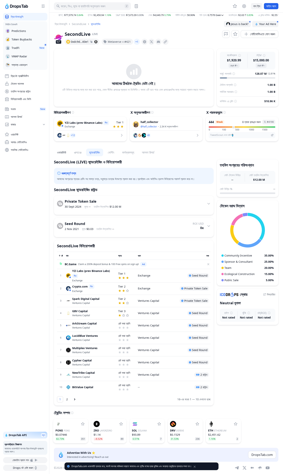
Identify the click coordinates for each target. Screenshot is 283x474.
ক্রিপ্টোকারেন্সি (61, 24)
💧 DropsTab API (25, 435)
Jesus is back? (239, 24)
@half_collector (149, 126)
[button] (166, 15)
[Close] (208, 264)
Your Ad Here (267, 24)
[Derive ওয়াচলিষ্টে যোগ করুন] (197, 424)
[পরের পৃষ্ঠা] (75, 399)
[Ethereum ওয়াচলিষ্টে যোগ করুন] (236, 424)
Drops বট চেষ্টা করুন (23, 468)
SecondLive (79, 24)
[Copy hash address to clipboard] (91, 42)
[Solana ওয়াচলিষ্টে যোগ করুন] (159, 424)
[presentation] (145, 42)
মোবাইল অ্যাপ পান (21, 460)
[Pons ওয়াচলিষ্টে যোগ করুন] (83, 424)
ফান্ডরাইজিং (95, 24)
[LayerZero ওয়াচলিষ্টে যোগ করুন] (121, 424)
